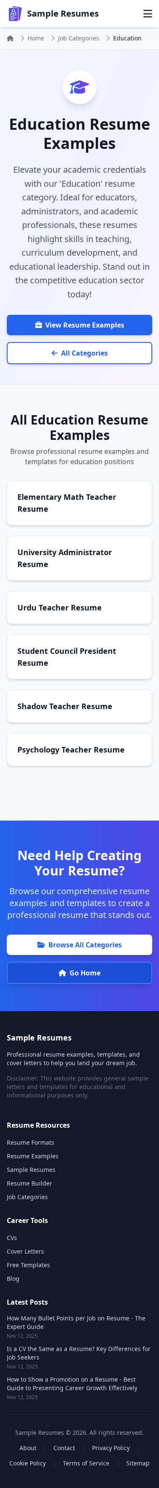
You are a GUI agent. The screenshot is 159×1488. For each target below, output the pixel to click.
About (28, 1448)
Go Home (85, 973)
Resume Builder (29, 1183)
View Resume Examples (84, 325)
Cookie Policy (27, 1463)
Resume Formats (30, 1142)
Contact (64, 1448)
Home (36, 38)
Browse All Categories (85, 944)
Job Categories (78, 38)
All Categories (84, 353)
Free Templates (28, 1265)
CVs (12, 1238)
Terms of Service (86, 1463)
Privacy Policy (111, 1448)
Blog (13, 1278)
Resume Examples (33, 1156)
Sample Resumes (31, 1170)
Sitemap (138, 1463)
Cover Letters (25, 1251)
